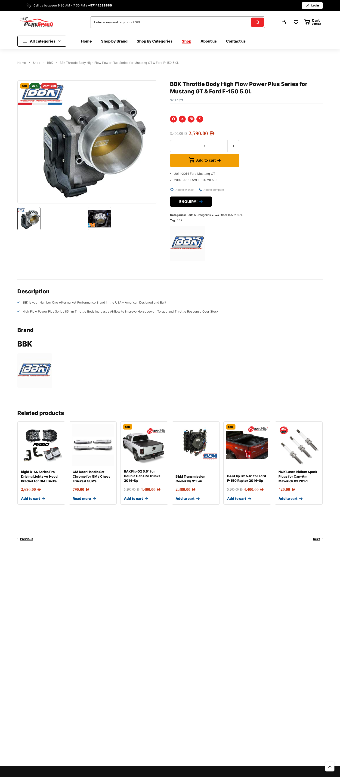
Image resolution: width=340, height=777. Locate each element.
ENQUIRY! (188, 201)
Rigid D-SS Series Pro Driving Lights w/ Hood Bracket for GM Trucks (39, 476)
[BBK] (187, 243)
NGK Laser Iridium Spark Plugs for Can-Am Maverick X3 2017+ (297, 476)
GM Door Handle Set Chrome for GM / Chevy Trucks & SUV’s (91, 476)
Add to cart (206, 160)
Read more (82, 498)
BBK (50, 62)
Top (329, 766)
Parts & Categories (199, 215)
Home (21, 62)
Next (316, 539)
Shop (36, 62)
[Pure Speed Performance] (36, 22)
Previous (26, 539)
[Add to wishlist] (172, 190)
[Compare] (200, 190)
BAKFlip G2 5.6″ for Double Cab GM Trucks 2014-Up (142, 475)
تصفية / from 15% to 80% (227, 215)
